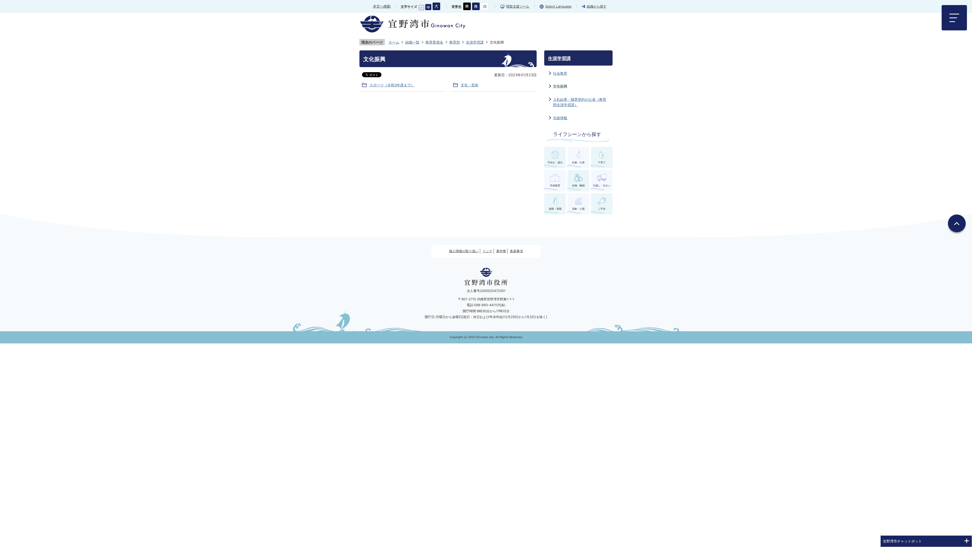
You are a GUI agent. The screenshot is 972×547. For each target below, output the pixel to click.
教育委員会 (434, 42)
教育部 (454, 42)
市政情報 (560, 118)
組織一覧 (412, 42)
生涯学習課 (475, 42)
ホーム (394, 42)
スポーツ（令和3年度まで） (392, 85)
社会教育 (560, 73)
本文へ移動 (382, 6)
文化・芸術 (469, 85)
